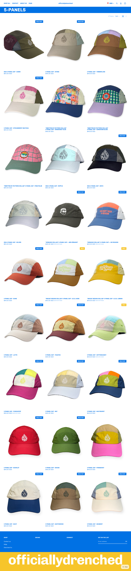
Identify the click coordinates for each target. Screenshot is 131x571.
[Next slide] (41, 45)
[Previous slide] (7, 45)
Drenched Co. (8, 547)
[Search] (117, 3)
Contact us (7, 541)
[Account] (121, 3)
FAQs (5, 544)
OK (126, 541)
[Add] (124, 67)
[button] (117, 16)
